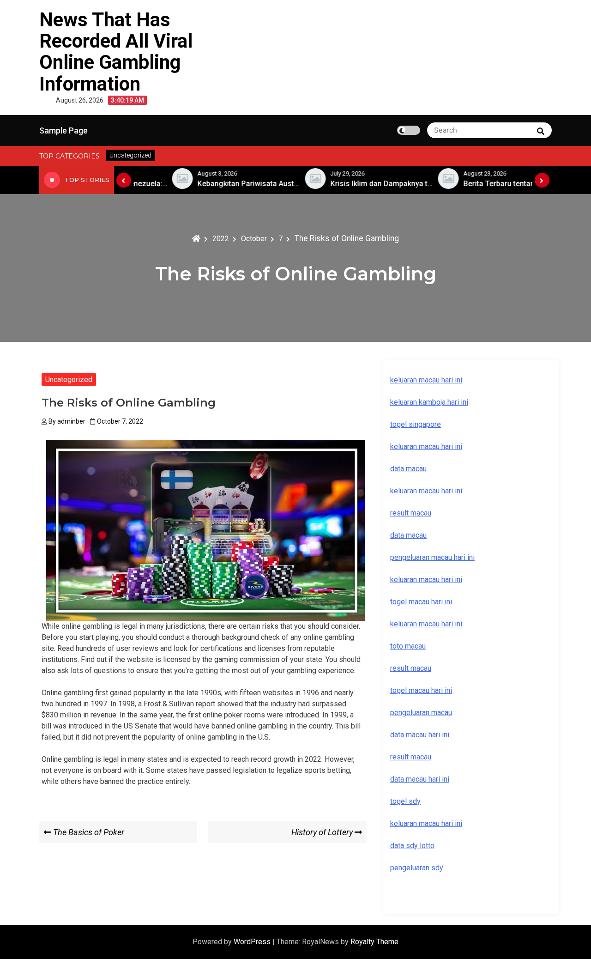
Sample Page (63, 130)
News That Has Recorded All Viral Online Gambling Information (116, 51)
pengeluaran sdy (416, 867)
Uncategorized (68, 379)
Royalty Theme (374, 941)
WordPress (253, 941)
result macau (410, 668)
